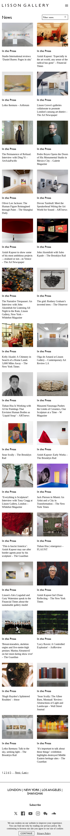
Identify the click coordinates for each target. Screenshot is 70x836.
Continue (26, 833)
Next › (18, 772)
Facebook (23, 813)
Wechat (45, 813)
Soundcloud (54, 813)
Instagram (38, 813)
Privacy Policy (44, 833)
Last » (25, 772)
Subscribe (35, 804)
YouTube (30, 813)
